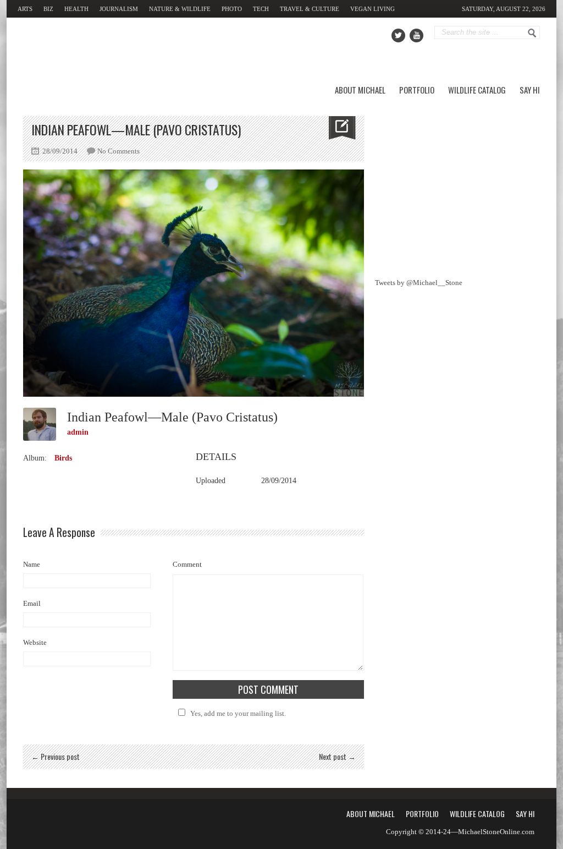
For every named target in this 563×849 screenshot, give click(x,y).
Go (532, 33)
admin (78, 432)
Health (76, 9)
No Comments (118, 151)
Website (35, 642)
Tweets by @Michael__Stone (418, 282)
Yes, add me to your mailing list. (238, 713)
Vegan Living (372, 9)
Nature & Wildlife (180, 9)
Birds (63, 458)
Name (31, 564)
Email (32, 603)
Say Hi (530, 90)
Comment (187, 564)
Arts (25, 9)
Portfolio (416, 90)
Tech (261, 9)
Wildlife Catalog (477, 90)
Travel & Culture (309, 9)
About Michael (360, 90)
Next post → (337, 756)
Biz (48, 9)
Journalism (119, 9)
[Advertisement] (457, 185)
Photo (232, 9)
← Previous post (55, 756)
